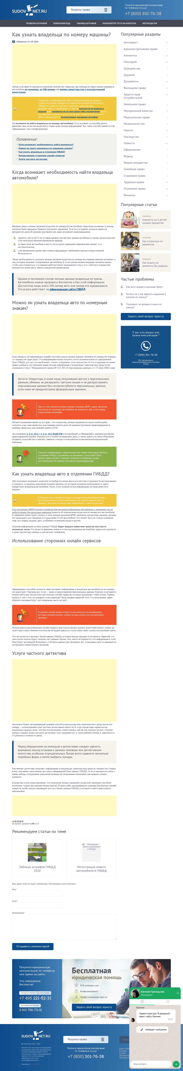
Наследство (131, 137)
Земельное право (135, 104)
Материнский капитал (138, 111)
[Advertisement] (64, 64)
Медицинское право (137, 117)
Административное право (141, 49)
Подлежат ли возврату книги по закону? (144, 306)
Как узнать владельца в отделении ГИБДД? (42, 151)
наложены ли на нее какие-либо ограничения (76, 111)
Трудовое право (134, 182)
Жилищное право (135, 88)
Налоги (128, 130)
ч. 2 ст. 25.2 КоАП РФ (51, 433)
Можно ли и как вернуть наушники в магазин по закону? (146, 295)
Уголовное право (135, 188)
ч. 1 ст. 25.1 (32, 433)
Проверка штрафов (36, 23)
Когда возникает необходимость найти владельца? (46, 144)
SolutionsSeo (35, 1064)
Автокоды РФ (149, 23)
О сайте (122, 1053)
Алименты (130, 55)
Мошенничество (134, 124)
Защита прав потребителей (133, 96)
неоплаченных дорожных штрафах (79, 117)
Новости (129, 143)
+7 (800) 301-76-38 (146, 354)
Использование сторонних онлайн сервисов (42, 155)
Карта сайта (124, 1048)
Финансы (129, 195)
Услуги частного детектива (33, 159)
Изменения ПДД (61, 23)
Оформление (132, 149)
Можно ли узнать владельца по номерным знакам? (46, 148)
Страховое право (135, 176)
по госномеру (32, 89)
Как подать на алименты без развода (155, 264)
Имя (14, 889)
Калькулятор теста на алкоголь (119, 23)
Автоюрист (131, 42)
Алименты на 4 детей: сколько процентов (154, 221)
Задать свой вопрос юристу (146, 316)
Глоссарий (130, 62)
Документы (131, 81)
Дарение (129, 75)
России (143, 7)
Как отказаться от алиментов (152, 243)
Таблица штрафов (86, 23)
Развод (128, 156)
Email (15, 901)
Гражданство (132, 68)
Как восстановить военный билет (144, 286)
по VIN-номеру (47, 89)
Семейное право (134, 169)
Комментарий (18, 913)
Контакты (123, 1051)
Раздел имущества (136, 162)
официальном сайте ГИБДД (67, 289)
